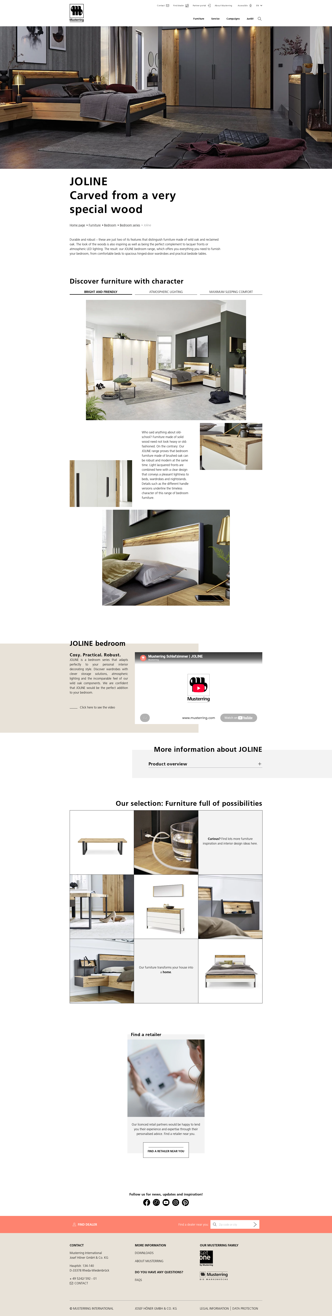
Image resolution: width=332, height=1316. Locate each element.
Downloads (144, 1253)
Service (215, 18)
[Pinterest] (185, 1202)
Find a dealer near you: (193, 1224)
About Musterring (149, 1261)
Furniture (198, 18)
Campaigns (233, 18)
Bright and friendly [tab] (100, 292)
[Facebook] (146, 1202)
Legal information (215, 1308)
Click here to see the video (97, 707)
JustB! (250, 18)
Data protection (245, 1308)
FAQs (138, 1280)
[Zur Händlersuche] (255, 1224)
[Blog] (156, 1202)
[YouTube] (166, 1202)
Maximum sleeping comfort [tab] (231, 292)
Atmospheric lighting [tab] (166, 292)
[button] (245, 5)
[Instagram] (175, 1202)
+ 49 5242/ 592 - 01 (83, 1279)
